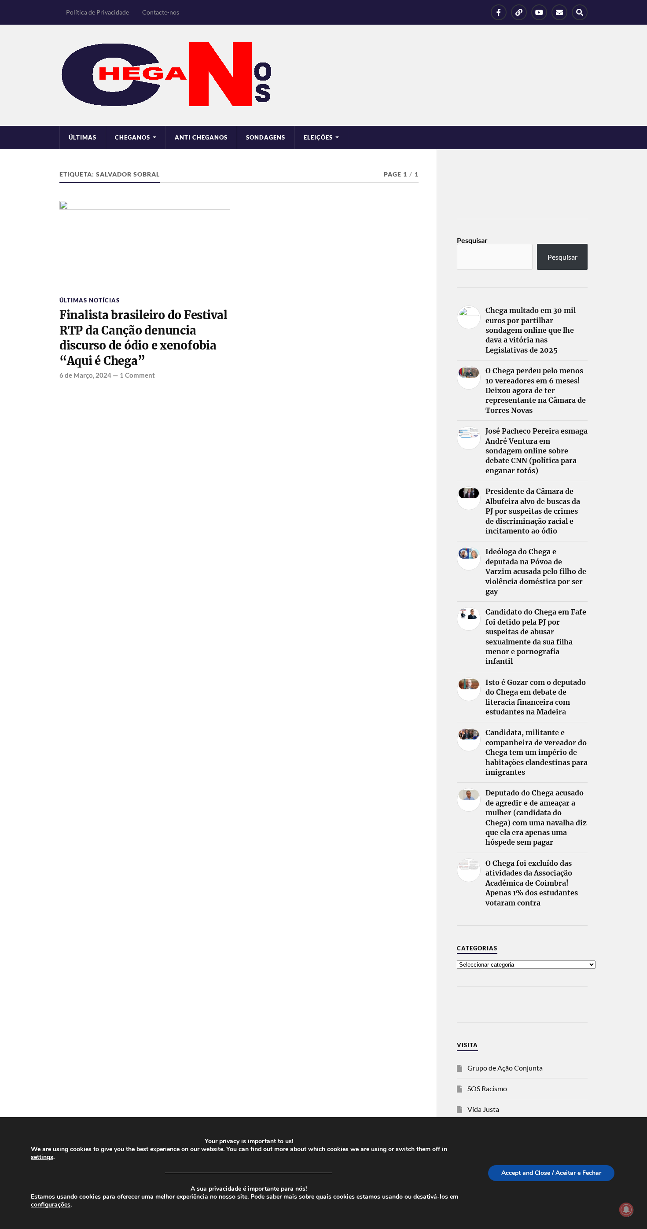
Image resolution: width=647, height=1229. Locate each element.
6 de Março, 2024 (85, 375)
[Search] (580, 12)
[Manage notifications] (626, 1210)
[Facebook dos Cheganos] (499, 12)
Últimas (82, 137)
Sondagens (265, 137)
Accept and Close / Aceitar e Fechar (551, 1173)
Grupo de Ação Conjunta (505, 1067)
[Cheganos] (323, 75)
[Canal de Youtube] (539, 12)
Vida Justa (483, 1109)
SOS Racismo (487, 1088)
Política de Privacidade (97, 12)
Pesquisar (472, 240)
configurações (50, 1205)
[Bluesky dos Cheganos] (519, 12)
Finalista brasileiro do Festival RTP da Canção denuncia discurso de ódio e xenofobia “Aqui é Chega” (143, 338)
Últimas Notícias (89, 300)
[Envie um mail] (559, 12)
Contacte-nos (160, 12)
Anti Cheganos (201, 137)
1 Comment (137, 375)
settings (42, 1157)
